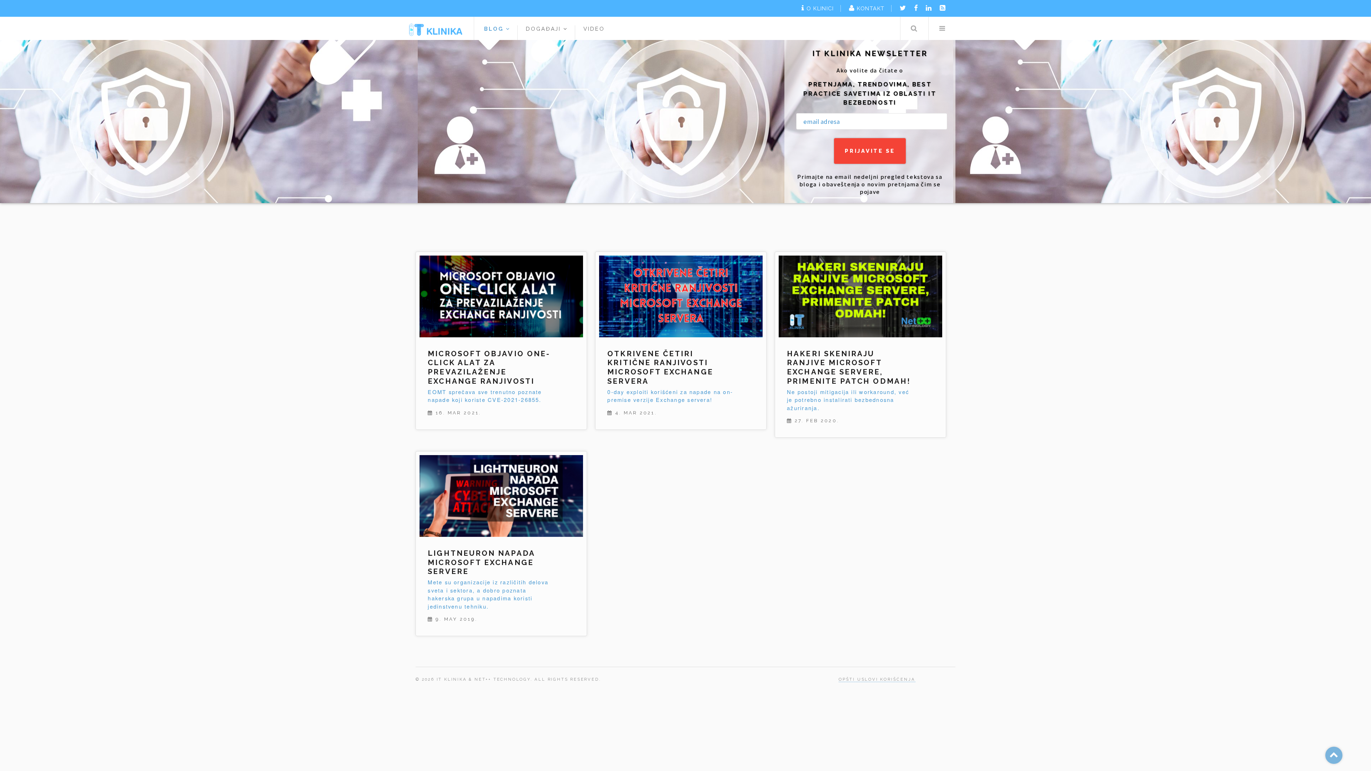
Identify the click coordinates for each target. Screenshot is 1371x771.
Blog (495, 29)
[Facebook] (916, 8)
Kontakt (870, 8)
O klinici (820, 8)
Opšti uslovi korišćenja (877, 679)
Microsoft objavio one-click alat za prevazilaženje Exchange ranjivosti (489, 367)
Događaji (545, 29)
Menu (942, 28)
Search (913, 28)
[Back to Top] (1333, 755)
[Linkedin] (928, 8)
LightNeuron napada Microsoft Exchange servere (481, 562)
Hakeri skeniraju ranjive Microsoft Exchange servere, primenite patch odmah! (849, 367)
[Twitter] (903, 8)
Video (594, 29)
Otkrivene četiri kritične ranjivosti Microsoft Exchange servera (660, 367)
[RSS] (942, 8)
